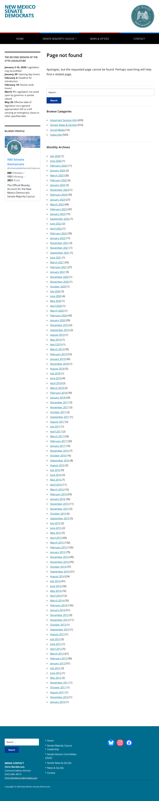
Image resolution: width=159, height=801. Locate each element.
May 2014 (55, 591)
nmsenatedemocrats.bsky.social (25, 168)
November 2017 (59, 407)
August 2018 (57, 368)
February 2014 (58, 605)
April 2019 (56, 344)
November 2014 (59, 562)
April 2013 (56, 649)
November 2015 (59, 509)
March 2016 (57, 489)
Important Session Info (63, 120)
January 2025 (57, 185)
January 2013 (57, 663)
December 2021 (59, 243)
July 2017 (55, 426)
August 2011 (57, 692)
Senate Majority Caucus (58, 38)
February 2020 (58, 315)
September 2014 (59, 571)
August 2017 (57, 422)
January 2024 (57, 199)
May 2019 (55, 339)
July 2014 (55, 581)
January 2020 (57, 320)
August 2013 (57, 634)
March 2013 (57, 653)
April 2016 (56, 484)
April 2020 (56, 306)
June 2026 (55, 161)
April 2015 (56, 538)
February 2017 (58, 441)
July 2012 (55, 668)
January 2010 (57, 702)
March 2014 (57, 600)
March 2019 (57, 349)
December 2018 (59, 364)
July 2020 (55, 291)
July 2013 (55, 639)
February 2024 (58, 194)
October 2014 (58, 566)
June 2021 (55, 257)
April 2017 (56, 431)
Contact (51, 772)
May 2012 (55, 678)
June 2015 (55, 528)
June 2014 (55, 586)
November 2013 (59, 620)
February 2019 (58, 354)
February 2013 (58, 658)
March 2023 (57, 204)
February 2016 (58, 494)
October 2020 (58, 286)
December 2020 (59, 277)
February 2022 (58, 233)
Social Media (57, 130)
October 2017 (58, 412)
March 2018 (57, 388)
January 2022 (57, 238)
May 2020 (55, 301)
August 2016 (57, 465)
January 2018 (57, 397)
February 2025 (58, 180)
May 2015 (55, 533)
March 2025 (57, 175)
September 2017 (59, 417)
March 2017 (57, 436)
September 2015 (59, 518)
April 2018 (56, 383)
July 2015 (55, 523)
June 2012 (55, 673)
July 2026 (55, 156)
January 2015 (57, 552)
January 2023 (57, 214)
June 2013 (55, 644)
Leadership (53, 749)
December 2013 (59, 615)
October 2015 (58, 513)
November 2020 (59, 281)
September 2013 (59, 629)
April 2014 (56, 595)
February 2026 (58, 165)
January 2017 (57, 446)
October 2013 (58, 624)
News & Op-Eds (99, 38)
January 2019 (57, 359)
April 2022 (56, 228)
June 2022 (55, 223)
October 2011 (58, 687)
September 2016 (59, 460)
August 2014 (57, 576)
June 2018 (55, 378)
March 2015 (57, 542)
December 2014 (59, 557)
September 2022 (59, 219)
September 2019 (59, 330)
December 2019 (59, 325)
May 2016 (55, 479)
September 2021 (59, 253)
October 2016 (58, 455)
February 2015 (58, 547)
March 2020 (57, 310)
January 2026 (57, 170)
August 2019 (57, 335)
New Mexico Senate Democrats (20, 11)
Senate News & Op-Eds (63, 125)
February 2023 (58, 209)
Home (20, 38)
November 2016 (59, 450)
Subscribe (56, 134)
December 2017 (59, 402)
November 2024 (59, 190)
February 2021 (58, 267)
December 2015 (59, 504)
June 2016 (55, 475)
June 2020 (55, 296)
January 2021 (57, 272)
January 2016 (57, 499)
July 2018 (55, 373)
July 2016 (55, 470)
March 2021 (57, 262)
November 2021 (59, 248)
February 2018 (58, 393)
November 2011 (59, 682)
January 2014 (57, 610)
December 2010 (59, 697)
